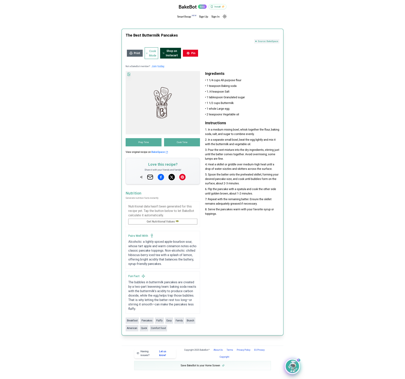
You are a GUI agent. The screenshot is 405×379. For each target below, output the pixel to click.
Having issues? (153, 353)
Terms (230, 350)
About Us (218, 350)
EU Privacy (259, 350)
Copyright (224, 357)
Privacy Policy (243, 350)
